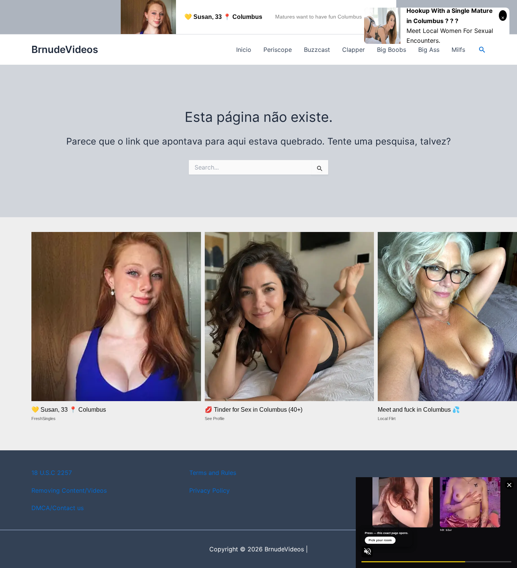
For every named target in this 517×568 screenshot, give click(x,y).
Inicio (243, 49)
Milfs (458, 49)
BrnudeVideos (64, 49)
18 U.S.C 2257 (51, 472)
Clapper (353, 49)
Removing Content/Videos (69, 490)
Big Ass (428, 49)
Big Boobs (391, 49)
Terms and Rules (212, 472)
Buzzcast (317, 49)
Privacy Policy (209, 490)
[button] (482, 49)
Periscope (277, 49)
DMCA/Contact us (57, 508)
